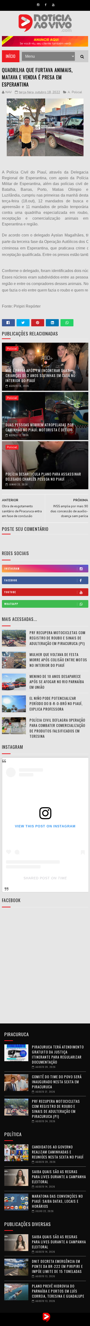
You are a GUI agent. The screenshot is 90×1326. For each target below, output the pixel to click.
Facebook (10, 580)
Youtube (10, 592)
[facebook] (45, 5)
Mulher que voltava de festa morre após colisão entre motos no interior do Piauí (58, 660)
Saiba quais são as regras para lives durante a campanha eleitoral (59, 1176)
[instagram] (38, 5)
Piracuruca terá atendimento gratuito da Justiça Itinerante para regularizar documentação (58, 1054)
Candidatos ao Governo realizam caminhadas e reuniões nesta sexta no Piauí (58, 1151)
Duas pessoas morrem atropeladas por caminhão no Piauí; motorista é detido (40, 427)
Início (11, 56)
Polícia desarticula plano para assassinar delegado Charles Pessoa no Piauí (43, 476)
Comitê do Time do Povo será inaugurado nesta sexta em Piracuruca (57, 1081)
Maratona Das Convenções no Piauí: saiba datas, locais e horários (57, 1201)
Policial (77, 92)
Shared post (37, 878)
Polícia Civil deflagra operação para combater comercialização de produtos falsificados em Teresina (57, 728)
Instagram (12, 568)
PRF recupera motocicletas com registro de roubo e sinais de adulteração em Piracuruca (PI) (57, 638)
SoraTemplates (40, 1322)
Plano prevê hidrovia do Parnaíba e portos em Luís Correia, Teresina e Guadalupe (58, 1291)
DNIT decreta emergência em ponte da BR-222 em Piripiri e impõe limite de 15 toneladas (57, 1266)
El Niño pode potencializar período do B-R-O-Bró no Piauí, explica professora (56, 703)
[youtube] (53, 5)
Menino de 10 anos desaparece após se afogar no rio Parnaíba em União (57, 682)
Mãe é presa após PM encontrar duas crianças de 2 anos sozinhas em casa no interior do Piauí (40, 375)
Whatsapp (11, 604)
